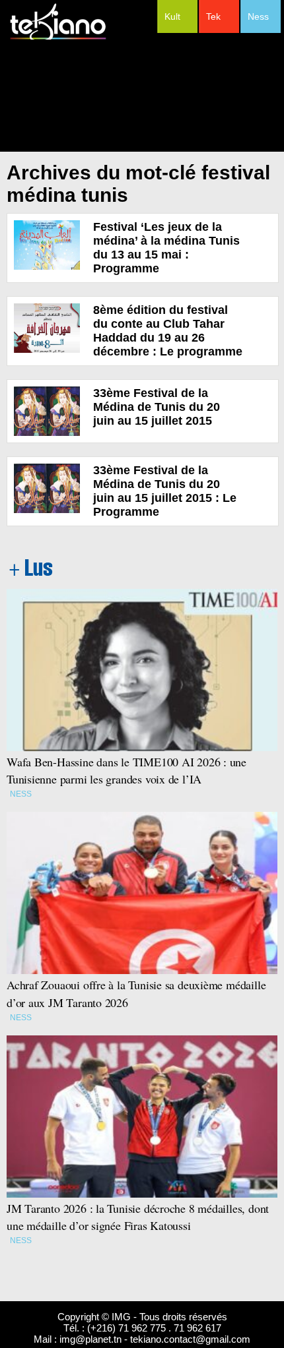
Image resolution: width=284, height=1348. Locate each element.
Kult (172, 16)
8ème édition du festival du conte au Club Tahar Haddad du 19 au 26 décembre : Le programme (167, 330)
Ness (258, 16)
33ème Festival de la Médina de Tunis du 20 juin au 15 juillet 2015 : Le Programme (164, 491)
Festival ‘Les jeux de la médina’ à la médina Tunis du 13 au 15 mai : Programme (166, 247)
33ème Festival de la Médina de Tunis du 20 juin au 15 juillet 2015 (156, 406)
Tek (213, 16)
